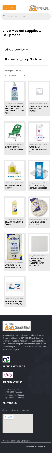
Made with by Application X (37, 446)
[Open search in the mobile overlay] (26, 16)
